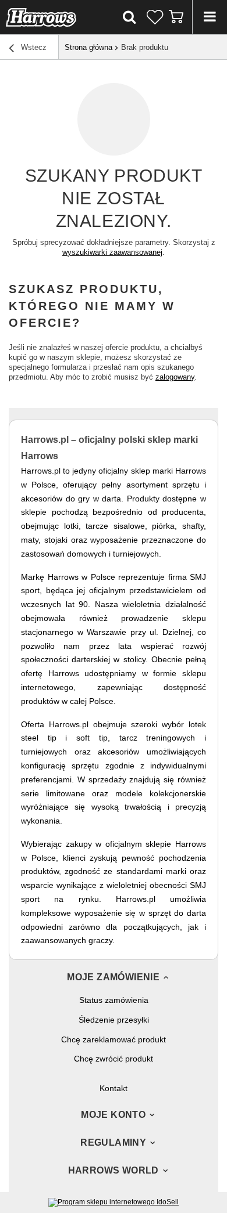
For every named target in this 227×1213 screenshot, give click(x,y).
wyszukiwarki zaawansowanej (112, 252)
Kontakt (113, 1088)
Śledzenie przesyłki (114, 1019)
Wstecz (33, 47)
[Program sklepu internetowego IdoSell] (113, 1202)
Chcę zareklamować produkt (113, 1039)
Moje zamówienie (113, 977)
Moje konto (113, 1115)
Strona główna (88, 47)
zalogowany (174, 377)
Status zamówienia (113, 1000)
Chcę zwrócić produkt (113, 1058)
